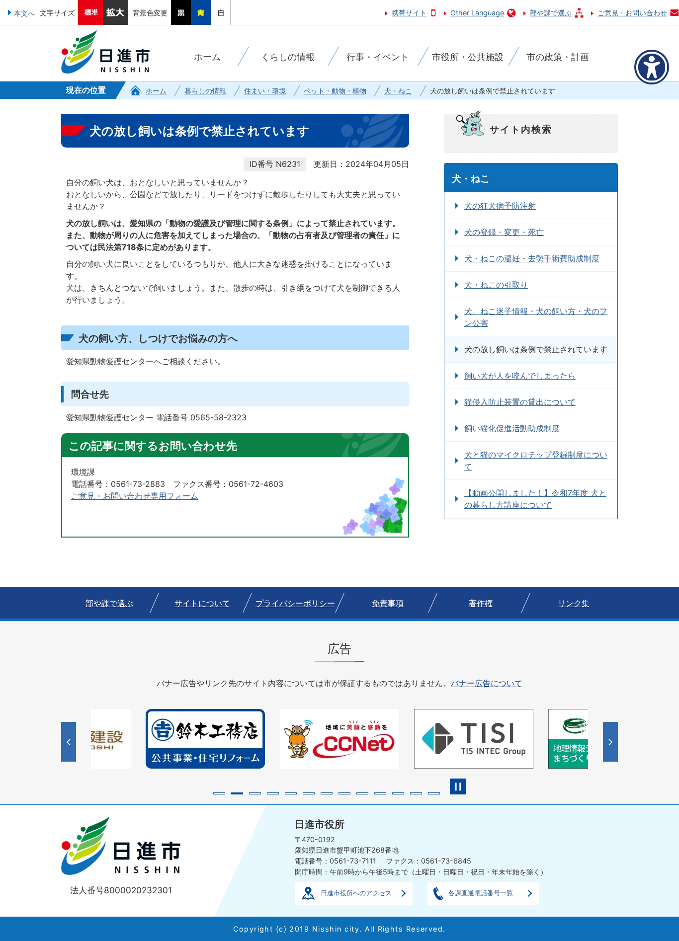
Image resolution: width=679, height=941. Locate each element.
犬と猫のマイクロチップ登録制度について (535, 460)
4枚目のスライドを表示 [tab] (273, 793)
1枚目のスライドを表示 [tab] (219, 793)
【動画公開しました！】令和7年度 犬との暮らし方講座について (535, 499)
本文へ (24, 13)
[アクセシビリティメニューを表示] (651, 67)
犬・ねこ (398, 90)
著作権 (481, 603)
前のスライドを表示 (70, 742)
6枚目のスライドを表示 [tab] (309, 793)
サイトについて (202, 603)
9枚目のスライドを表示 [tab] (362, 793)
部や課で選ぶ (551, 12)
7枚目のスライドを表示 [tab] (327, 793)
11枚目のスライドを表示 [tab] (398, 793)
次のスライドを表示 (611, 742)
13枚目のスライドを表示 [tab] (434, 793)
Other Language (477, 12)
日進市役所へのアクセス (356, 893)
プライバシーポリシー (295, 603)
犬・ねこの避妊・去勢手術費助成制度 (531, 258)
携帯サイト (409, 12)
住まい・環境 (265, 90)
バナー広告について (486, 683)
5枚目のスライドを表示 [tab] (291, 793)
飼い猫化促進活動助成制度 (512, 428)
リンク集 (574, 603)
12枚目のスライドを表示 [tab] (416, 793)
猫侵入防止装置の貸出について (520, 402)
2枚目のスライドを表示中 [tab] (237, 793)
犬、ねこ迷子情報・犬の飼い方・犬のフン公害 (535, 317)
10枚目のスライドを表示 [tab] (380, 793)
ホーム (156, 90)
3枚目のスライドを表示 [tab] (255, 793)
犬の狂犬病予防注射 (500, 206)
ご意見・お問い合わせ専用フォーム (134, 496)
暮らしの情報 (205, 90)
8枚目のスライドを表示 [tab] (344, 793)
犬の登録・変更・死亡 (504, 232)
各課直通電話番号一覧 (480, 893)
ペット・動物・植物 (335, 90)
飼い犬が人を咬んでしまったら (520, 376)
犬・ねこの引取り (496, 285)
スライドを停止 (458, 786)
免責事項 (388, 603)
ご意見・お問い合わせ (632, 12)
